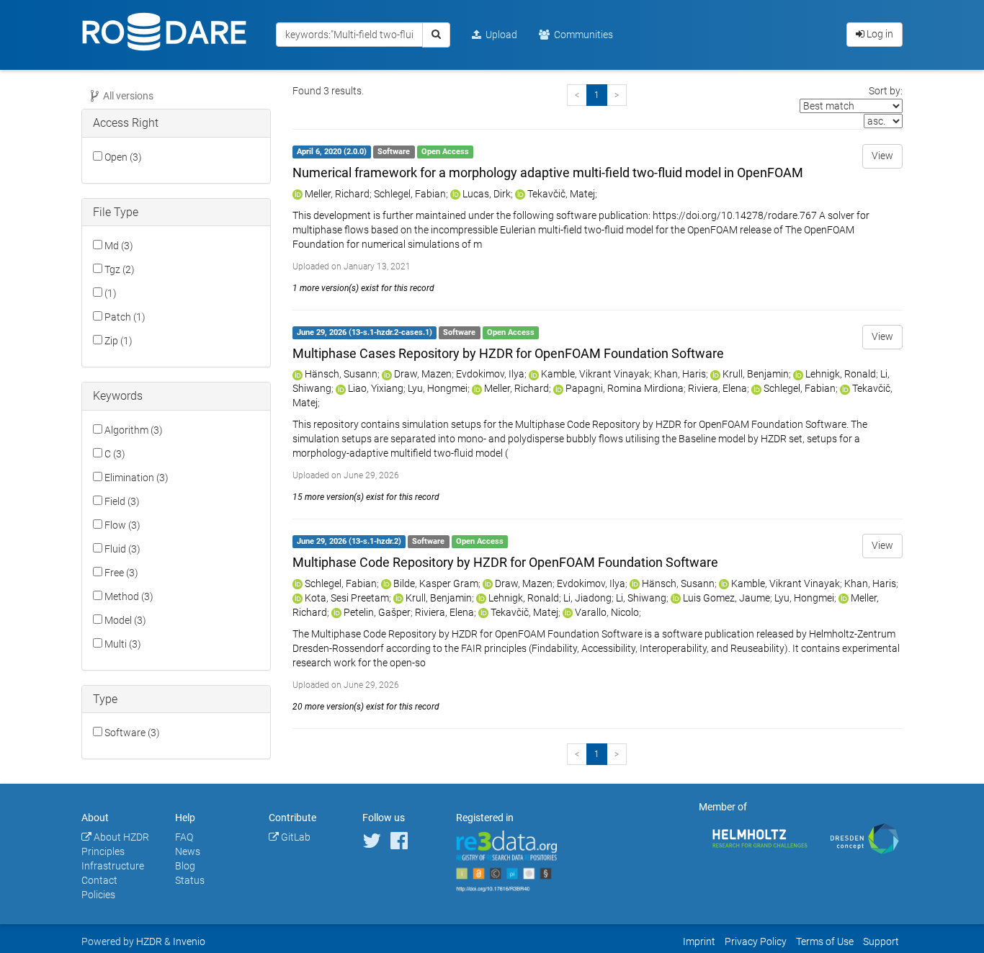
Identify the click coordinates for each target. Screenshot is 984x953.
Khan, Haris (680, 374)
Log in (878, 34)
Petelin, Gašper (377, 612)
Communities (581, 34)
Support (881, 941)
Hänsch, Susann (341, 374)
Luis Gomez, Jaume (726, 598)
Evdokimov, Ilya (490, 374)
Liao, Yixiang (375, 388)
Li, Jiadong (587, 598)
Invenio (189, 941)
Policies (98, 894)
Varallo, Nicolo (607, 612)
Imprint (699, 941)
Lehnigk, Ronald (840, 374)
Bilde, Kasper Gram (435, 583)
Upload (499, 34)
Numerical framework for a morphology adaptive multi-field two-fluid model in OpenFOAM (547, 172)
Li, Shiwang (641, 598)
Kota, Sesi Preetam (347, 598)
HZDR (149, 941)
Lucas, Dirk (486, 194)
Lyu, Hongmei (438, 388)
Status (190, 880)
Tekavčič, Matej (561, 194)
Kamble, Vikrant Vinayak (595, 374)
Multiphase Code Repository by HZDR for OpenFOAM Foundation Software (505, 562)
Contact (99, 880)
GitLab (294, 837)
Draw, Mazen (423, 374)
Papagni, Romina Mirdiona (624, 388)
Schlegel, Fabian (410, 194)
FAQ (184, 837)
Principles (103, 851)
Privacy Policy (756, 941)
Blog (185, 866)
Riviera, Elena (717, 388)
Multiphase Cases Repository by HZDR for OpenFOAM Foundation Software (508, 353)
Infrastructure (112, 866)
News (187, 851)
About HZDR (120, 837)
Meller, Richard (337, 194)
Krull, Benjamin (756, 374)
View (882, 155)
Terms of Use (825, 941)
